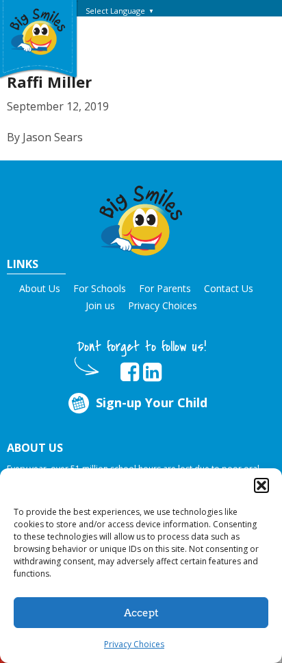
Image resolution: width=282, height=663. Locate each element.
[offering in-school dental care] (37, 30)
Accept (141, 613)
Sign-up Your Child (151, 402)
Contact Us (228, 288)
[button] (261, 485)
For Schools (99, 288)
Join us (100, 305)
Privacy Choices (134, 644)
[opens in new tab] (129, 372)
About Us (39, 288)
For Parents (165, 288)
